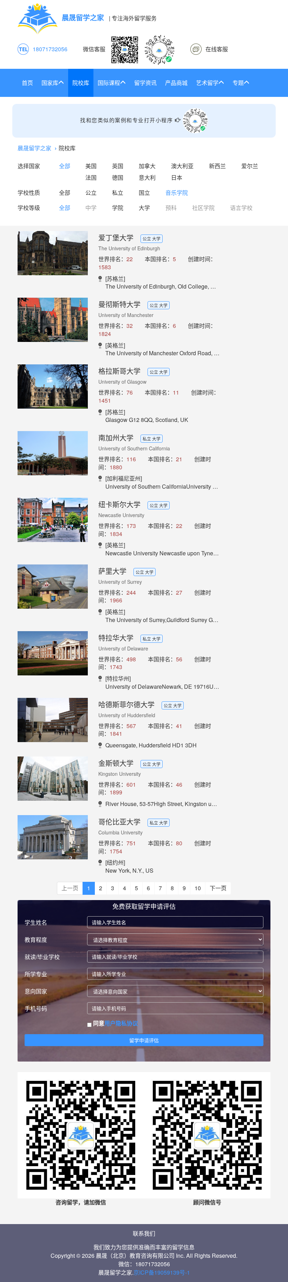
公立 (91, 193)
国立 (144, 193)
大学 (144, 208)
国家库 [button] (49, 83)
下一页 (218, 888)
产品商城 (176, 83)
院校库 (80, 83)
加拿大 (147, 166)
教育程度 (36, 940)
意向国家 (36, 991)
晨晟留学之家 (34, 148)
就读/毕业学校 (42, 957)
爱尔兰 (249, 166)
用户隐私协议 (121, 1023)
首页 (27, 83)
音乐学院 (176, 193)
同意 (115, 1023)
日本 (176, 177)
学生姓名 (36, 922)
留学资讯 (145, 83)
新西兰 (217, 166)
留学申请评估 (144, 1040)
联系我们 (144, 1233)
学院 (117, 208)
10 (198, 888)
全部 (64, 166)
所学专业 (36, 974)
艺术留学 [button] (207, 83)
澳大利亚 (182, 166)
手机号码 (36, 1008)
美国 (91, 166)
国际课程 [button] (109, 83)
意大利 (147, 177)
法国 (91, 177)
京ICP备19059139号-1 (161, 1272)
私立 (117, 193)
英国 (117, 166)
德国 (117, 177)
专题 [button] (238, 83)
